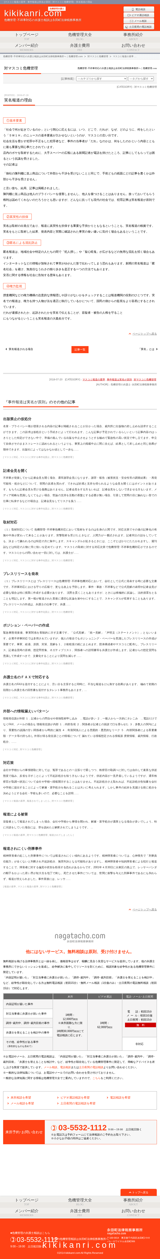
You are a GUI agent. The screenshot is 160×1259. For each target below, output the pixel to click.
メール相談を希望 (22, 1103)
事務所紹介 (133, 36)
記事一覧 (80, 349)
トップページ (27, 36)
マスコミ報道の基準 (93, 379)
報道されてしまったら (38, 801)
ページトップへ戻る (144, 333)
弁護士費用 (80, 47)
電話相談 (65, 1067)
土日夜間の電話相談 (91, 1067)
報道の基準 (10, 886)
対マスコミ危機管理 (145, 379)
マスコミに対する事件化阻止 (35, 457)
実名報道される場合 (21, 349)
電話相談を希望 (120, 1097)
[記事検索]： (68, 78)
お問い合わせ (133, 47)
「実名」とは (146, 349)
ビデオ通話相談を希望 (75, 1097)
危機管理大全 (80, 36)
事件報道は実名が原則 (119, 379)
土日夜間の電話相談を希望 (77, 1103)
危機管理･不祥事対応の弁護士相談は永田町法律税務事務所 (42, 15)
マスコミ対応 (11, 457)
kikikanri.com (80, 1244)
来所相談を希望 (21, 1097)
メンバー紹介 (27, 47)
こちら (96, 1078)
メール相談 (50, 1067)
